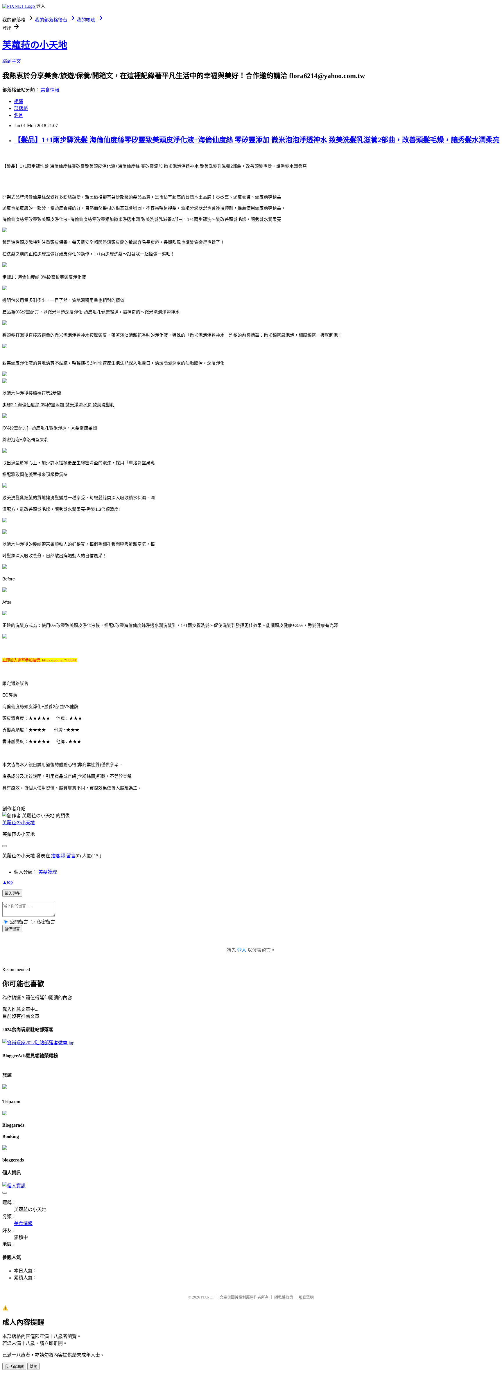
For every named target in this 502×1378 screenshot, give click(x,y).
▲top (7, 882)
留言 (71, 855)
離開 (33, 1366)
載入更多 (12, 893)
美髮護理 (47, 872)
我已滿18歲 (14, 1366)
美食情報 (50, 89)
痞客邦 (58, 855)
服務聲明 (306, 1297)
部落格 (21, 108)
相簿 (18, 101)
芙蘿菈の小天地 (34, 45)
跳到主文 (11, 61)
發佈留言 (12, 929)
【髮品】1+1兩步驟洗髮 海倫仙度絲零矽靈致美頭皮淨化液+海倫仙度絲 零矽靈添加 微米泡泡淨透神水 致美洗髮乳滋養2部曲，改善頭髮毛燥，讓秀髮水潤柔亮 (257, 140)
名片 (18, 115)
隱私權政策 (283, 1297)
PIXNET (207, 1297)
